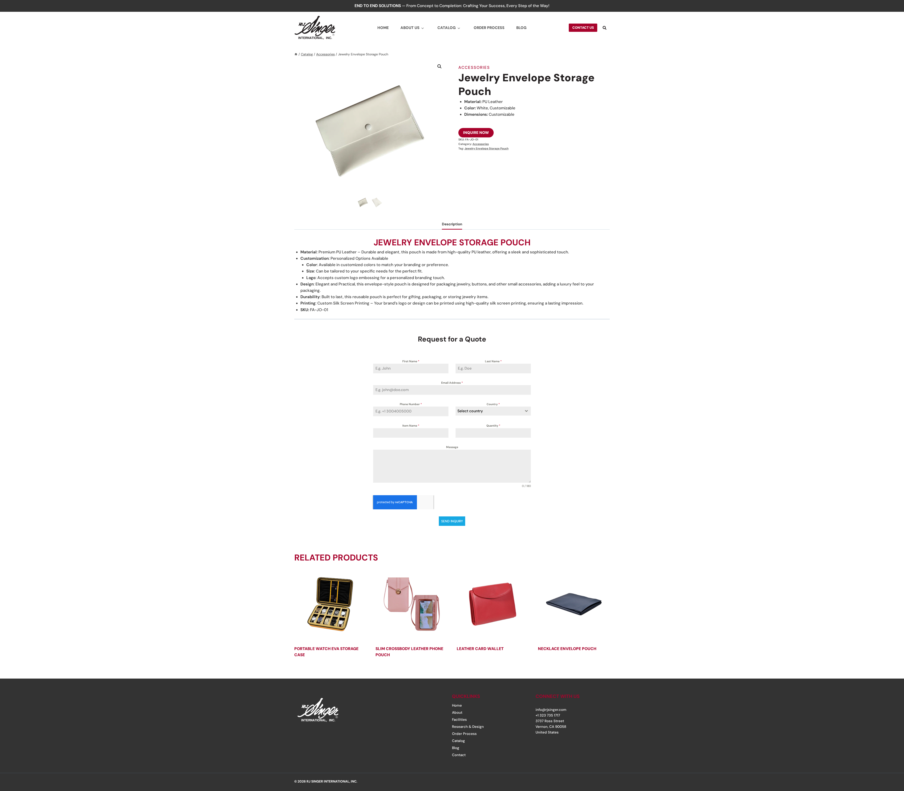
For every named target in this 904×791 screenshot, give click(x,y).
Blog (521, 27)
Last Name (493, 361)
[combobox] (493, 411)
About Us (410, 27)
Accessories (474, 67)
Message (452, 447)
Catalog (446, 27)
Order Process (489, 27)
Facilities (459, 719)
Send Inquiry (452, 521)
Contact (459, 755)
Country (493, 404)
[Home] (296, 54)
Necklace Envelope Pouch (567, 648)
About (457, 712)
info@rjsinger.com (551, 709)
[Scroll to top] (886, 758)
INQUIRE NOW (476, 132)
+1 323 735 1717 (548, 715)
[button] (439, 66)
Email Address (452, 383)
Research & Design (468, 726)
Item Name (410, 426)
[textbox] (489, 411)
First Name (410, 361)
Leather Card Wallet (480, 648)
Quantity (493, 426)
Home (383, 27)
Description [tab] (452, 224)
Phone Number (411, 404)
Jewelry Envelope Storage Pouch (486, 148)
